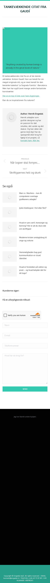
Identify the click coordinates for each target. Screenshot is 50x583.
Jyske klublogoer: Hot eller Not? (32, 208)
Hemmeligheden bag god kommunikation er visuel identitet (30, 255)
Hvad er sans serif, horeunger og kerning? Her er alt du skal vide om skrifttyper (33, 225)
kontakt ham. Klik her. (30, 140)
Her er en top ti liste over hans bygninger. (21, 96)
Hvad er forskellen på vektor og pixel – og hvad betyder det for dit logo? (33, 270)
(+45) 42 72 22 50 (35, 578)
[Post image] (10, 197)
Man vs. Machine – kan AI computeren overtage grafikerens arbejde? (30, 196)
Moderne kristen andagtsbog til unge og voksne (33, 239)
